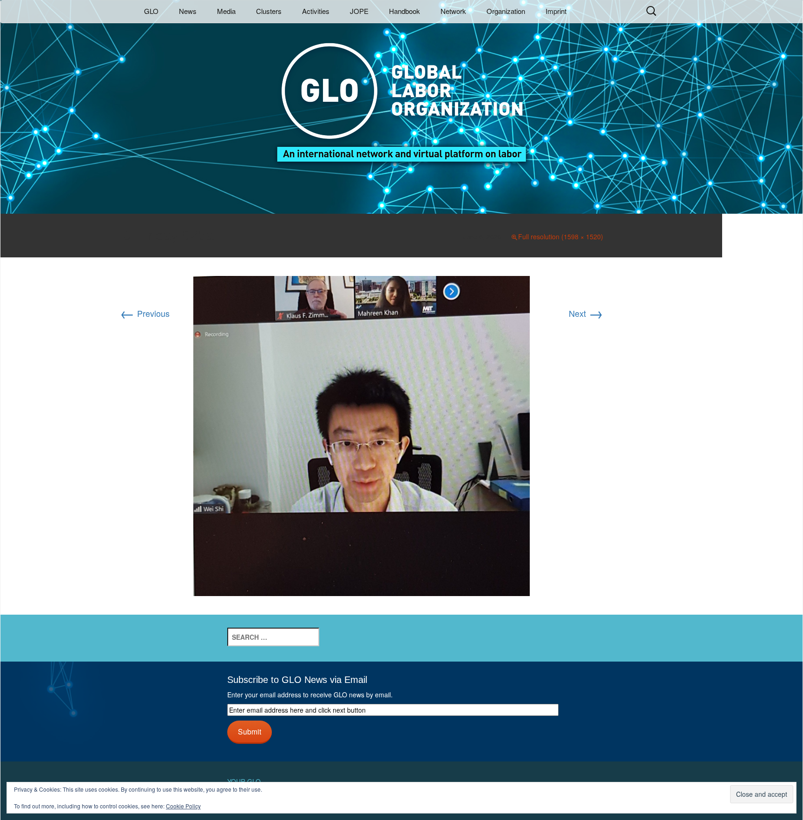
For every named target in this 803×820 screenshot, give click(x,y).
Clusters (269, 11)
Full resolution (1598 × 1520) (560, 236)
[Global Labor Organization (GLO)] (401, 95)
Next (586, 313)
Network (453, 11)
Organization (506, 11)
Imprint (556, 11)
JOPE (359, 11)
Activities (315, 11)
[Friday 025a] (361, 434)
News (188, 11)
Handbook (404, 11)
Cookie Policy (183, 806)
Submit (249, 731)
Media (226, 11)
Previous (145, 313)
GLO (151, 11)
